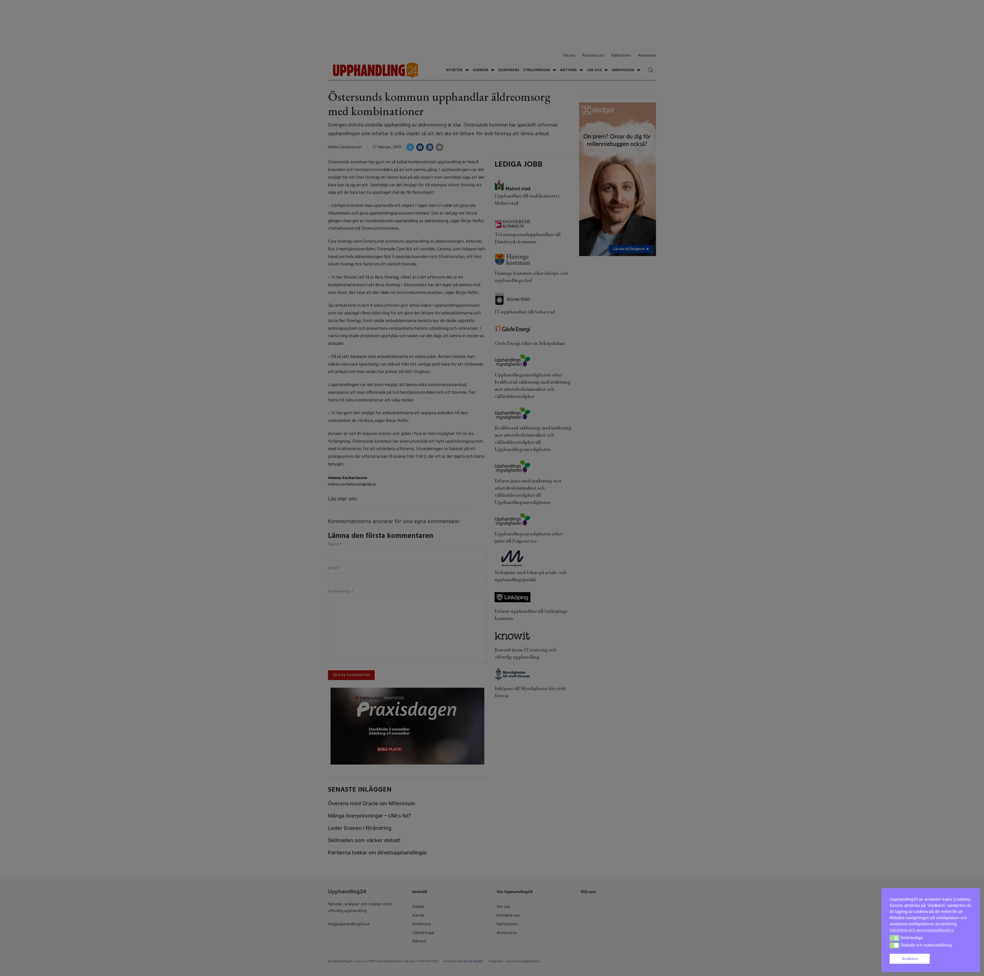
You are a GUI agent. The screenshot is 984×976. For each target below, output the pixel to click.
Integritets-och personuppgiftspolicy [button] (922, 930)
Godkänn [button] (910, 959)
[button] (952, 959)
